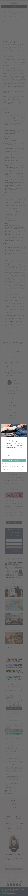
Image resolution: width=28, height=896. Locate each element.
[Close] (25, 425)
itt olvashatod (5, 469)
